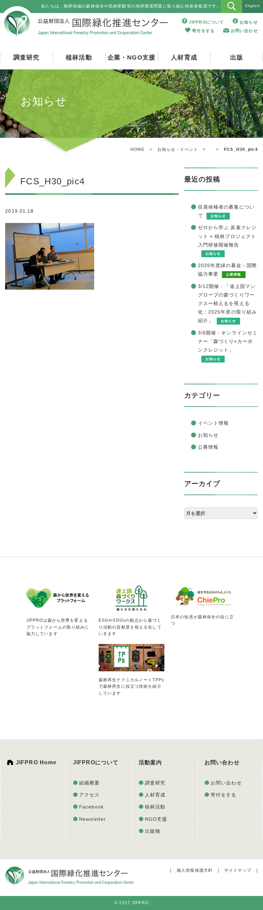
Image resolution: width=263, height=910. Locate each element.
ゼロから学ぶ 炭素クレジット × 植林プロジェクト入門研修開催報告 (227, 236)
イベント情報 (213, 423)
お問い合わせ (244, 30)
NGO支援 (156, 819)
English (252, 6)
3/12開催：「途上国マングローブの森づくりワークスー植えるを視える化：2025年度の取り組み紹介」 (227, 303)
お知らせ (249, 22)
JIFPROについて (206, 22)
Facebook (91, 806)
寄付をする (203, 30)
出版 (236, 57)
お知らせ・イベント (178, 149)
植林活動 (79, 57)
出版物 (152, 831)
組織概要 (89, 783)
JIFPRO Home (36, 762)
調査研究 (26, 57)
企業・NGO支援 (131, 57)
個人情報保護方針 (195, 870)
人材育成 (184, 57)
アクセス (89, 794)
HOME (137, 149)
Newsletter (92, 819)
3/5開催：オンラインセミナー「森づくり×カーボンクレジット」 (228, 341)
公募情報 (208, 447)
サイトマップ (237, 870)
